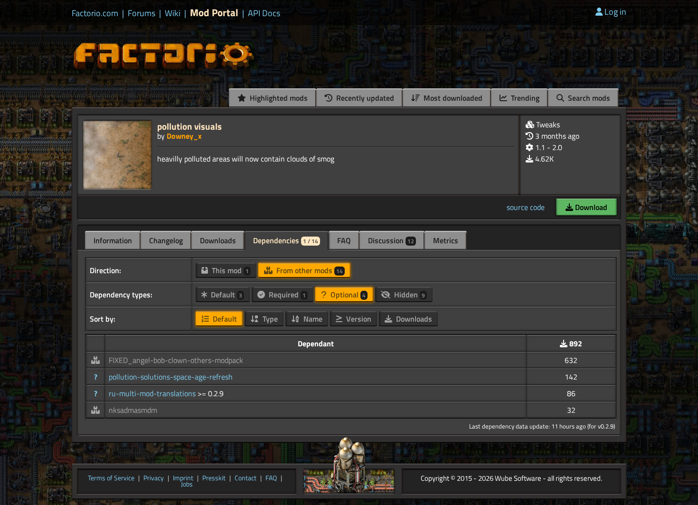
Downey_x (184, 136)
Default (225, 294)
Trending (524, 98)
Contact (245, 478)
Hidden (408, 294)
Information (113, 240)
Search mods (588, 98)
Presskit (214, 478)
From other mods (308, 270)
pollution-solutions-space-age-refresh (171, 376)
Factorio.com (95, 13)
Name (312, 318)
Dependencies (285, 240)
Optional (347, 294)
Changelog (166, 240)
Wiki (172, 13)
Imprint (183, 478)
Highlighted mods (278, 98)
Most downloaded (452, 98)
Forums (141, 13)
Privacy (153, 478)
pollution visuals (189, 126)
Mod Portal (214, 13)
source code (526, 207)
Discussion (391, 240)
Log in (615, 11)
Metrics (445, 240)
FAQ (344, 240)
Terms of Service (111, 478)
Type (269, 318)
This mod (229, 270)
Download (590, 207)
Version (357, 318)
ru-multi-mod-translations (153, 393)
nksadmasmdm (133, 410)
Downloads (218, 240)
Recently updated (364, 98)
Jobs (187, 484)
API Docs (264, 13)
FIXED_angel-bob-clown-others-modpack (176, 360)
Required (286, 294)
